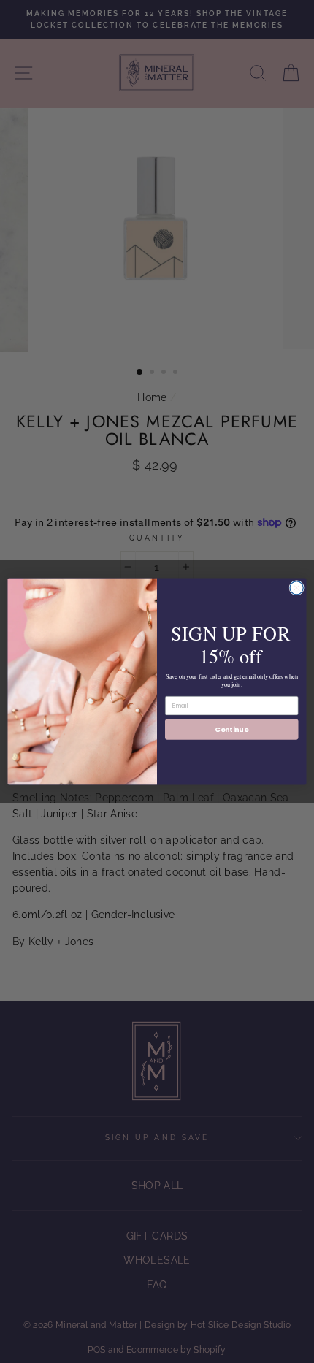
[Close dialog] (296, 588)
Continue (231, 728)
